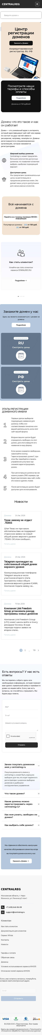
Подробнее (20, 281)
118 (34, 650)
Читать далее (10, 544)
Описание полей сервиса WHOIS (15, 971)
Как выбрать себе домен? (19, 825)
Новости (4, 944)
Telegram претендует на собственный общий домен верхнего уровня (20, 564)
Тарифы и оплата (8, 953)
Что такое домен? (15, 793)
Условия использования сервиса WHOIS (18, 966)
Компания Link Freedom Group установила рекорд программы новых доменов (21, 611)
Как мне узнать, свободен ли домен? (21, 815)
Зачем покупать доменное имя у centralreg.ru (20, 765)
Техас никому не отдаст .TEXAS (18, 521)
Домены (7, 515)
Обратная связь (7, 957)
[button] (18, 296)
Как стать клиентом (9, 926)
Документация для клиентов (13, 931)
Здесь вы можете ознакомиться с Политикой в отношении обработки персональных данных (21, 1030)
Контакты (5, 940)
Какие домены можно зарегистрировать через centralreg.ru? (18, 804)
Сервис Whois (7, 935)
